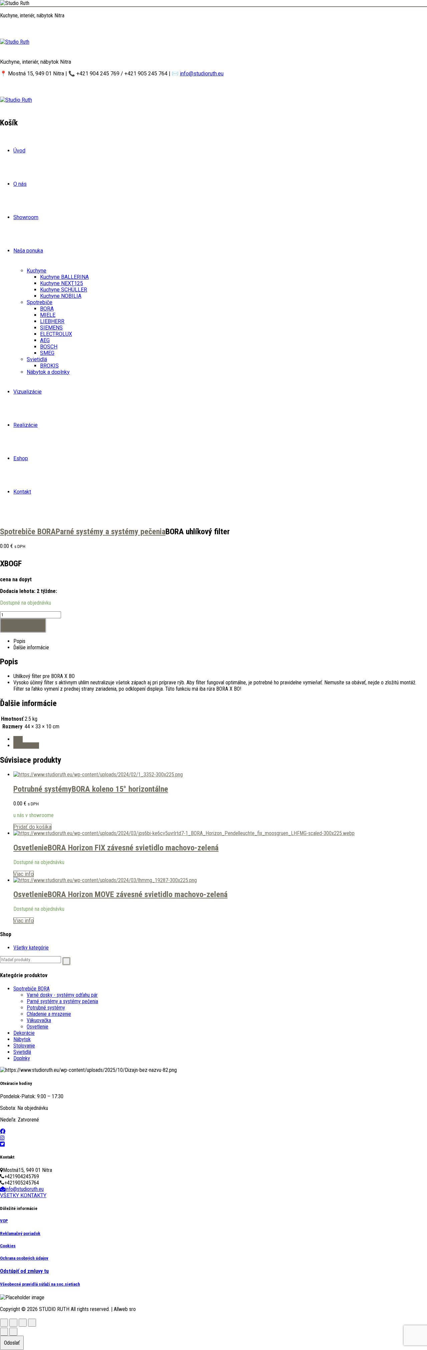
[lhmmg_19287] (105, 880)
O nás (20, 184)
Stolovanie (24, 1046)
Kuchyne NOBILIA (60, 296)
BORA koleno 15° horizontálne (120, 789)
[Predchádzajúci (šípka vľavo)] (4, 1332)
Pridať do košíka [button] (32, 827)
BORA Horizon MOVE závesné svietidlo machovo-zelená (138, 894)
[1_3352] (98, 774)
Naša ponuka (28, 250)
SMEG (47, 353)
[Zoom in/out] (4, 1323)
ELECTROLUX (56, 334)
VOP (4, 1220)
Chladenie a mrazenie (49, 1014)
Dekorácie (24, 1033)
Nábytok (22, 1039)
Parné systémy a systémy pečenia (110, 531)
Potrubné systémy (42, 789)
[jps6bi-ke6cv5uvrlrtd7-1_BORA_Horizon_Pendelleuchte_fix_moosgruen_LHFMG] (184, 833)
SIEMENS (51, 327)
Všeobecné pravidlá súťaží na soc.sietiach (40, 1284)
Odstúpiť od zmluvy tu (24, 1271)
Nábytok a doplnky (48, 372)
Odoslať (12, 1343)
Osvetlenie (30, 847)
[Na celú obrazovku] (13, 1323)
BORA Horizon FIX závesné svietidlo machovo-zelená (133, 847)
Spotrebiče (39, 302)
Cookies (8, 1245)
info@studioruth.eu (202, 73)
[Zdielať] (23, 1323)
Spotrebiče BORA (28, 531)
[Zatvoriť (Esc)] (32, 1323)
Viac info (23, 874)
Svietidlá (37, 359)
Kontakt (22, 492)
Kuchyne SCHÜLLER (63, 289)
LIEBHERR (52, 321)
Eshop (20, 458)
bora (18, 739)
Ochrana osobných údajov (24, 1258)
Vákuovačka (39, 1020)
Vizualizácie (27, 392)
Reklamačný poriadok (20, 1233)
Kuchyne (36, 270)
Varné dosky (26, 745)
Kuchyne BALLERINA (64, 277)
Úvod (19, 150)
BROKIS (49, 366)
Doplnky (21, 1058)
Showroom (25, 217)
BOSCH (48, 347)
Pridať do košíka (23, 625)
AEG (45, 340)
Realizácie (25, 425)
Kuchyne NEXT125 (61, 283)
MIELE (47, 315)
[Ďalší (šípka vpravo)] (13, 1332)
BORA (47, 308)
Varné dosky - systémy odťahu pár (62, 995)
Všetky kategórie (31, 947)
